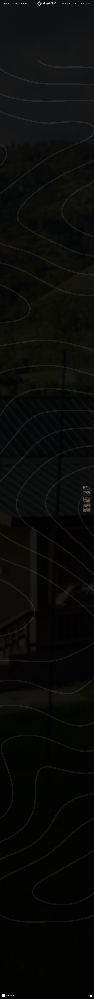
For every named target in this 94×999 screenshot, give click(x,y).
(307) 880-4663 (85, 3)
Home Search (24, 3)
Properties (14, 3)
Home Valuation (65, 3)
